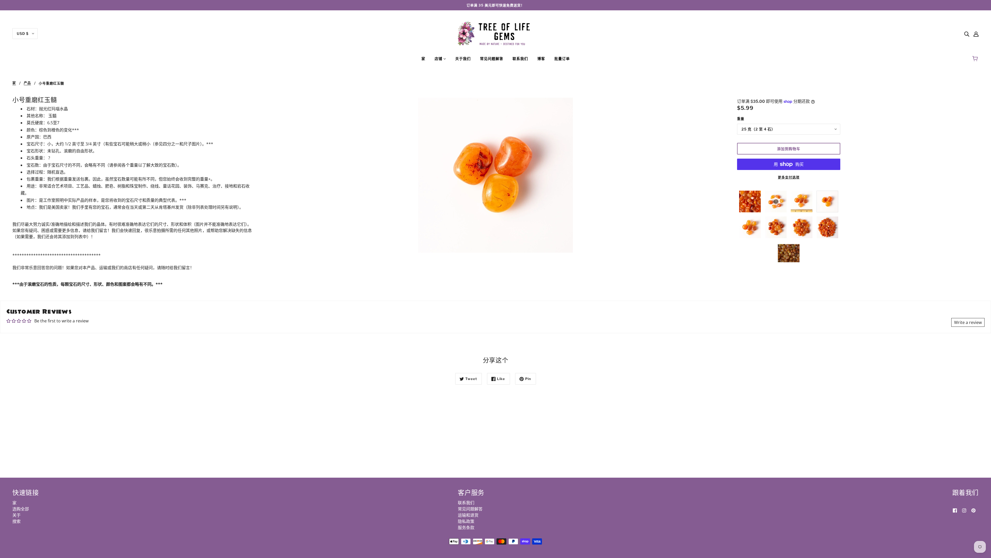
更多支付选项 (789, 177)
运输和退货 (468, 515)
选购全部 (20, 509)
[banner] (495, 33)
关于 (16, 515)
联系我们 (466, 503)
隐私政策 (466, 521)
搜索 (16, 521)
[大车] (976, 59)
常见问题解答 (470, 509)
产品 (27, 83)
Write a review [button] (968, 322)
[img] (966, 33)
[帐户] (976, 33)
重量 (740, 119)
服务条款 (466, 527)
